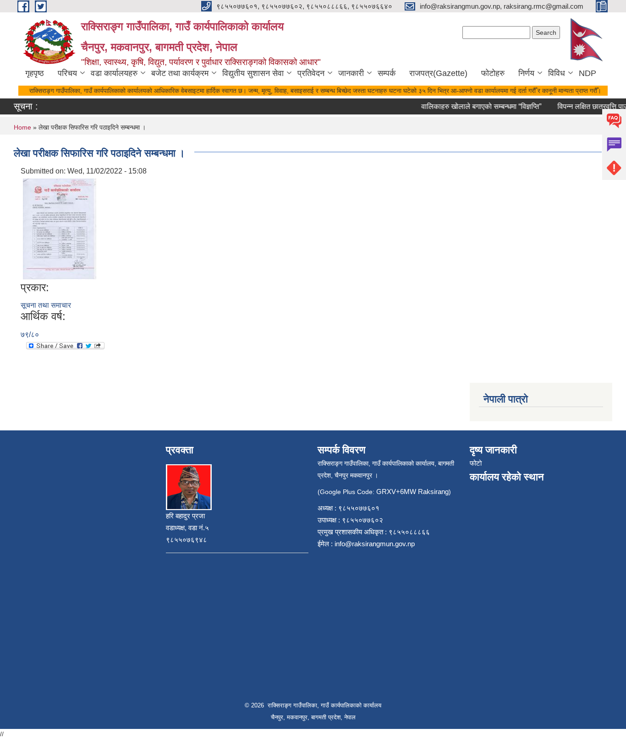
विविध (556, 73)
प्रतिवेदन (310, 73)
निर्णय (526, 73)
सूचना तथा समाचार (46, 305)
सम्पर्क (386, 73)
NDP (587, 73)
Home (22, 127)
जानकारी (351, 73)
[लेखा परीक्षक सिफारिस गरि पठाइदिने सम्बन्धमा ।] (59, 228)
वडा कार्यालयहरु (114, 73)
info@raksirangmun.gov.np (375, 544)
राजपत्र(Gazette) (438, 73)
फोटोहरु (493, 73)
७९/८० (30, 334)
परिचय (67, 73)
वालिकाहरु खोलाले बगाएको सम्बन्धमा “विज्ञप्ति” (475, 106)
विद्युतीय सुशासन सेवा (253, 73)
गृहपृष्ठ (34, 73)
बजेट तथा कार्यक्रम (180, 73)
